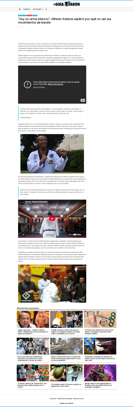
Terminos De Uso (78, 398)
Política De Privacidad (64, 398)
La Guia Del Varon (66, 3)
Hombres (29, 15)
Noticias (35, 15)
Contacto (53, 398)
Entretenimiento (22, 15)
